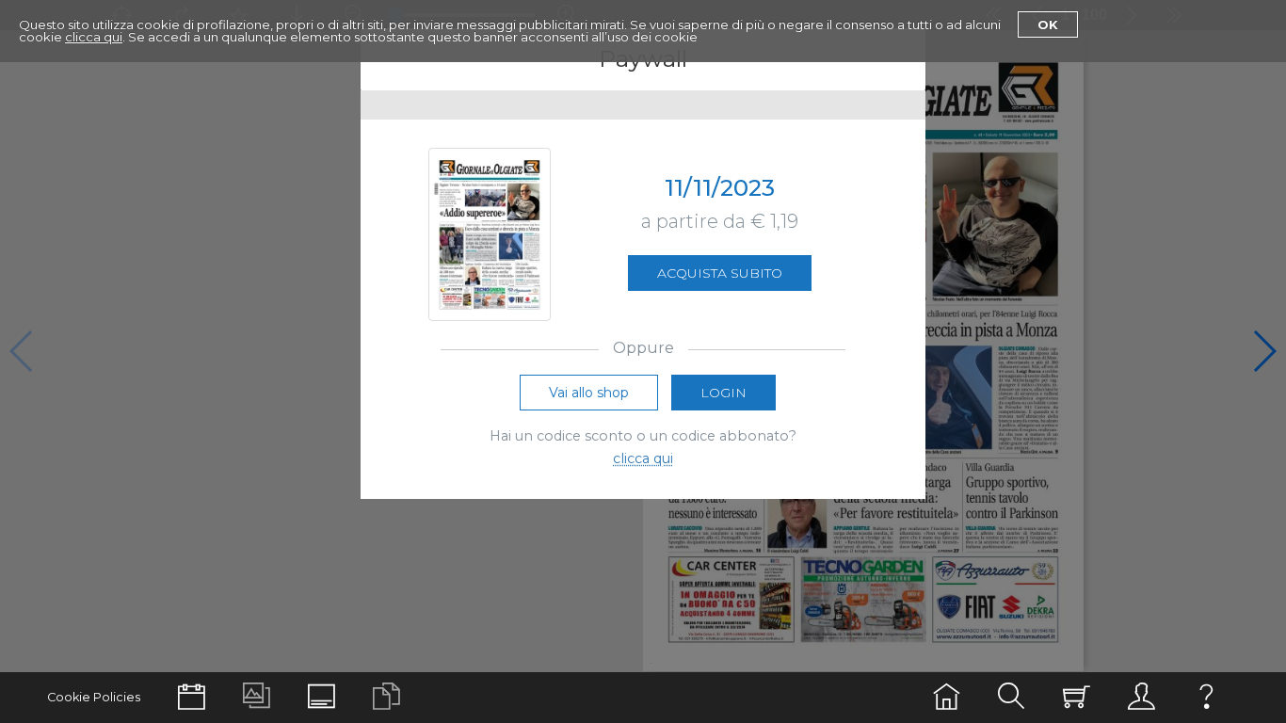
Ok (1047, 24)
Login (723, 392)
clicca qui (93, 36)
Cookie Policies (93, 697)
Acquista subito (719, 273)
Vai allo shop (589, 392)
